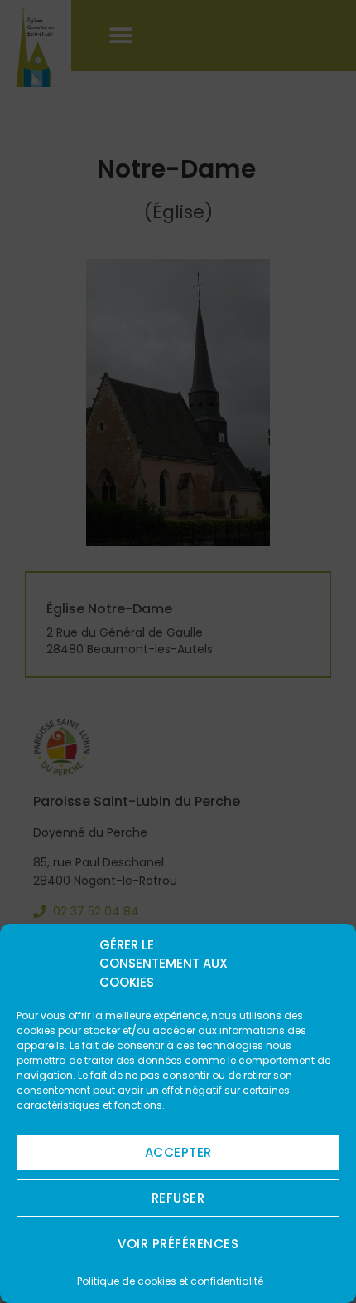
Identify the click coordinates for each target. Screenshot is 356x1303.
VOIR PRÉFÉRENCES (178, 1243)
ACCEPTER (178, 1152)
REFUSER (178, 1198)
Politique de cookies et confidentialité (170, 1281)
